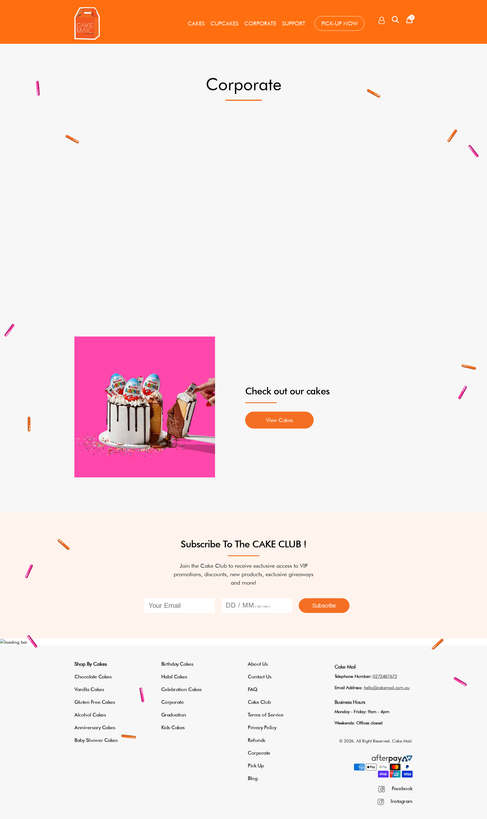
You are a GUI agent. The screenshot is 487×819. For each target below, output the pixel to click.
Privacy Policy (262, 727)
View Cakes (279, 420)
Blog (252, 778)
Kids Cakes (173, 727)
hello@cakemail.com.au (387, 687)
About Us (258, 664)
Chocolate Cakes (93, 677)
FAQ (253, 689)
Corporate (260, 23)
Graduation (174, 715)
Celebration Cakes (181, 689)
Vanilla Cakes (89, 689)
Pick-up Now (339, 23)
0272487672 (385, 676)
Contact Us (260, 677)
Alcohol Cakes (90, 715)
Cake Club (259, 702)
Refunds (256, 740)
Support (293, 23)
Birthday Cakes (177, 664)
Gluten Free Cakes (94, 702)
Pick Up (256, 765)
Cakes (196, 23)
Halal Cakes (174, 677)
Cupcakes (224, 23)
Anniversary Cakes (94, 727)
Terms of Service (266, 715)
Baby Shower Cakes (96, 740)
